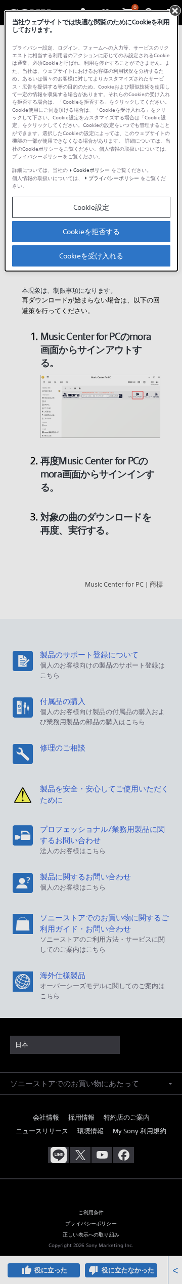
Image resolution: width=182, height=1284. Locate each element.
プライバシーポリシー (113, 178)
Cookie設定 (91, 207)
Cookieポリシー (91, 170)
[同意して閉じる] (174, 10)
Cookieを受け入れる (91, 255)
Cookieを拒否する (91, 231)
